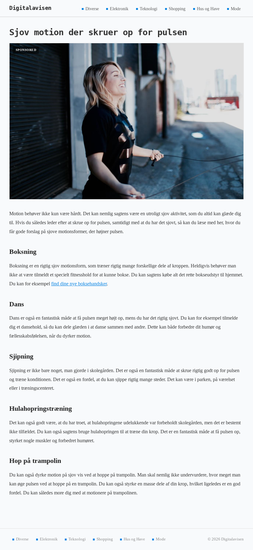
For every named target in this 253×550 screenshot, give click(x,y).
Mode (236, 8)
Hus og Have (208, 8)
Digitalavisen (30, 8)
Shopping (177, 8)
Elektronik (119, 8)
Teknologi (148, 8)
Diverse (92, 8)
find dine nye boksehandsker (79, 283)
